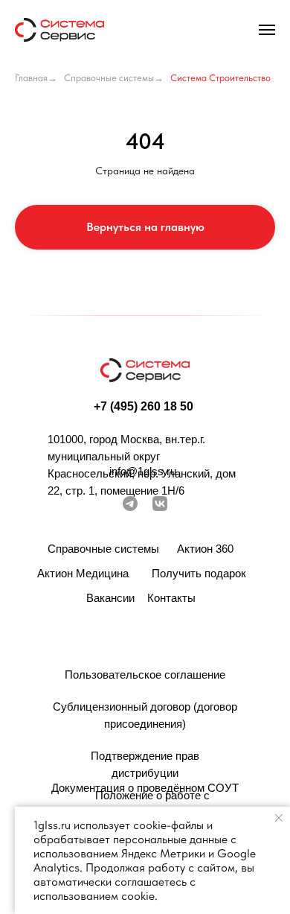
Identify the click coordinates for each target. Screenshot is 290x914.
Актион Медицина (83, 573)
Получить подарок (199, 573)
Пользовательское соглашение (145, 674)
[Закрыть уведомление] (278, 817)
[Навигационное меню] (267, 30)
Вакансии (110, 597)
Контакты (171, 597)
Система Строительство (220, 77)
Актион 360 (205, 548)
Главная (31, 77)
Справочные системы (109, 77)
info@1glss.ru (142, 471)
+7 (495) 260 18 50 (143, 406)
